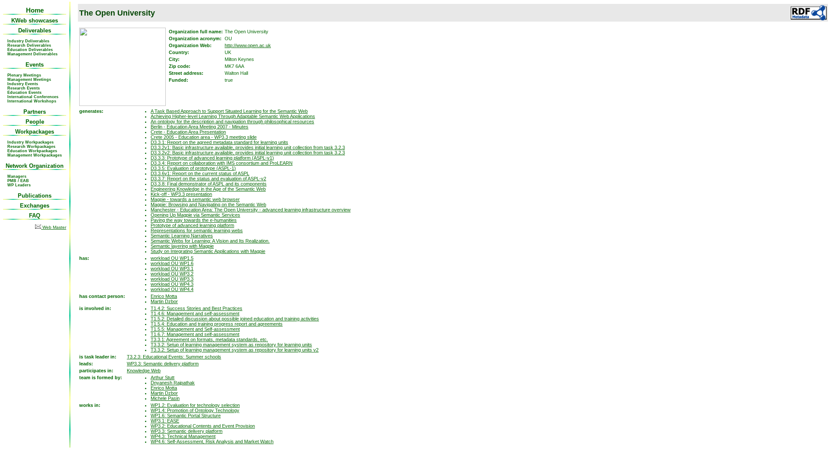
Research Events (23, 88)
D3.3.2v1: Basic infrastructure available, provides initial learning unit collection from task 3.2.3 (248, 147)
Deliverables (34, 30)
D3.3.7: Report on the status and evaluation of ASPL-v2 (208, 178)
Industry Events (22, 84)
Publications (35, 195)
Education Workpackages (32, 151)
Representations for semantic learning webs (197, 230)
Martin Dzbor (164, 301)
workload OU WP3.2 (172, 273)
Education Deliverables (30, 50)
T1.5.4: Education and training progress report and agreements (217, 323)
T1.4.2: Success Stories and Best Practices (196, 308)
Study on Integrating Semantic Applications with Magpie (208, 251)
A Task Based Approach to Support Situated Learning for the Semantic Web (229, 111)
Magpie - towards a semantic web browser (195, 199)
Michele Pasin (165, 398)
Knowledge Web (144, 370)
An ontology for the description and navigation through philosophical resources (232, 121)
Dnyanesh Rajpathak (173, 382)
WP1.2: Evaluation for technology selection (195, 405)
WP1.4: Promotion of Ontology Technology (195, 410)
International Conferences (32, 97)
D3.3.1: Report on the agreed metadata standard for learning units (219, 142)
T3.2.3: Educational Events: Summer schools (174, 356)
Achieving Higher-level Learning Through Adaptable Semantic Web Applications (233, 116)
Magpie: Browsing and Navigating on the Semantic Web (208, 204)
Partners (34, 112)
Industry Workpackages (30, 142)
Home (35, 10)
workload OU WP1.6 (172, 263)
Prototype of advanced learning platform (192, 225)
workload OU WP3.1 (172, 268)
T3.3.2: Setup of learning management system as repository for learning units (231, 344)
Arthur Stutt (162, 377)
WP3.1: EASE (165, 420)
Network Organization (35, 166)
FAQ (34, 215)
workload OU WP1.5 (172, 258)
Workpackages (34, 131)
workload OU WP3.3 (172, 278)
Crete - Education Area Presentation (188, 131)
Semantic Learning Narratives (182, 235)
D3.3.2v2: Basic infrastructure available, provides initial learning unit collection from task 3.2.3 (248, 152)
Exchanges (34, 205)
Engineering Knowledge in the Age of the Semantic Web (208, 189)
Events (35, 64)
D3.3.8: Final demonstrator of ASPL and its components (209, 183)
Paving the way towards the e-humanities (194, 220)
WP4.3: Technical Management (183, 436)
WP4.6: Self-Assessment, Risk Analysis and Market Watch (212, 441)
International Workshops (31, 101)
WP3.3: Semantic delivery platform (163, 363)
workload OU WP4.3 (172, 284)
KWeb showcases (34, 20)
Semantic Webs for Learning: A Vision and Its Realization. (210, 240)
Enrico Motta (164, 296)
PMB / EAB (18, 181)
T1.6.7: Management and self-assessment (195, 334)
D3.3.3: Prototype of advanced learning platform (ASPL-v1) (212, 157)
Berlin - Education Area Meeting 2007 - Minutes (199, 126)
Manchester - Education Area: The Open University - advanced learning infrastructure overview (251, 209)
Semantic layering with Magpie (182, 246)
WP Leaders (19, 185)
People (35, 121)
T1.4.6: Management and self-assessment (195, 313)
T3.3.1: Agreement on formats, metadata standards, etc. (209, 339)
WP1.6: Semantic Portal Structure (186, 415)
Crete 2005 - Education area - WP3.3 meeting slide (204, 137)
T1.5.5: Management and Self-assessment (195, 329)
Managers (16, 176)
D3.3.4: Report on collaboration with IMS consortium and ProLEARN (222, 163)
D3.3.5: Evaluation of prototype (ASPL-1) (193, 168)
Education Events (24, 92)
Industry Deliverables (28, 41)
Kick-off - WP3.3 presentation (181, 194)
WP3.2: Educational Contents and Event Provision (203, 426)
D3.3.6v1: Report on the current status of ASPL (200, 173)
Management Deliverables (32, 54)
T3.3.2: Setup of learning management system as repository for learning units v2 (235, 349)
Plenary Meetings (24, 75)
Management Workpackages (34, 155)
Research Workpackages (31, 146)
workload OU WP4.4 (172, 289)
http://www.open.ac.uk (248, 45)
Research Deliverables (29, 45)
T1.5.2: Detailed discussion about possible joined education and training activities (235, 318)
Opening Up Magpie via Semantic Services (195, 215)
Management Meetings (29, 79)
